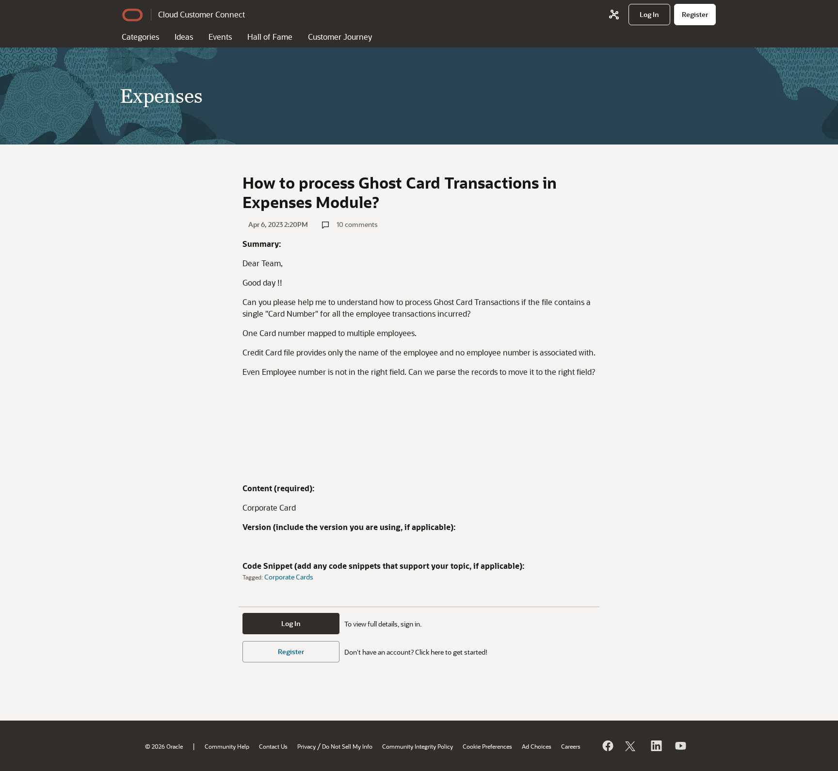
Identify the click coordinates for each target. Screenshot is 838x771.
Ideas (184, 37)
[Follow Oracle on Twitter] (631, 746)
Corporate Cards (288, 576)
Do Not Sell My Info (347, 746)
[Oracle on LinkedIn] (655, 746)
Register (291, 651)
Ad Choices (536, 746)
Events (220, 37)
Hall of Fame (269, 37)
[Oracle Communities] (614, 14)
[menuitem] (649, 14)
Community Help (227, 746)
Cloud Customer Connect (201, 14)
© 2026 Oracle (164, 746)
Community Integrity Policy (417, 746)
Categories (140, 37)
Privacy (306, 746)
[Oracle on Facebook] (607, 746)
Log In (291, 623)
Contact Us (273, 746)
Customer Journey (340, 37)
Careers (570, 746)
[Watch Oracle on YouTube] (680, 746)
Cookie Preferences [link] (487, 746)
